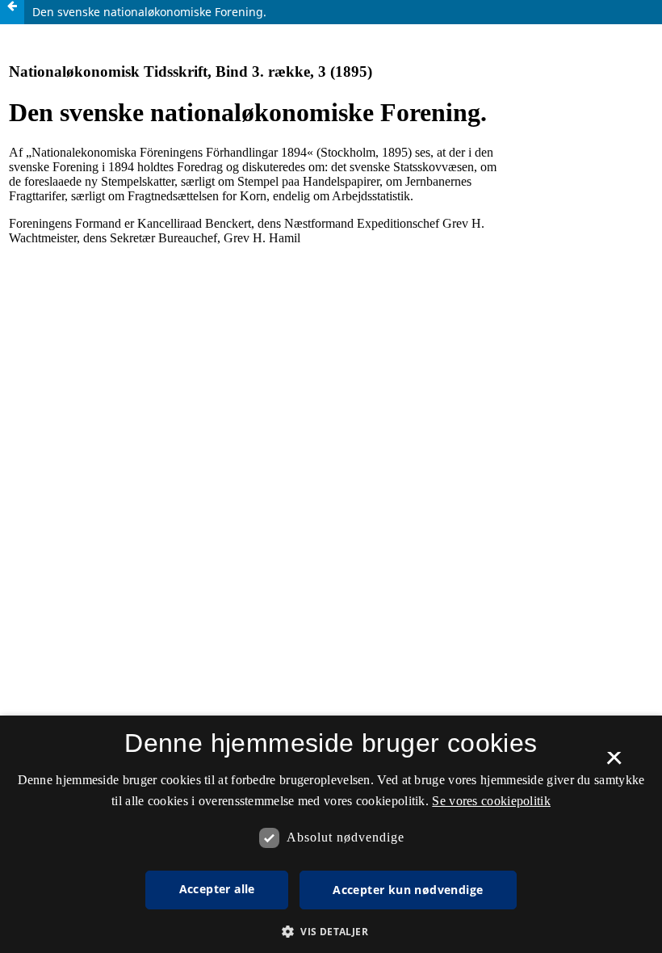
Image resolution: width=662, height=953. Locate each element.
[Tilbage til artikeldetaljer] (12, 12)
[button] (331, 932)
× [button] (614, 763)
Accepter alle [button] (217, 888)
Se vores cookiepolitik (491, 801)
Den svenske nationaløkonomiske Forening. (149, 11)
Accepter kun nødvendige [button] (408, 889)
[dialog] (331, 834)
